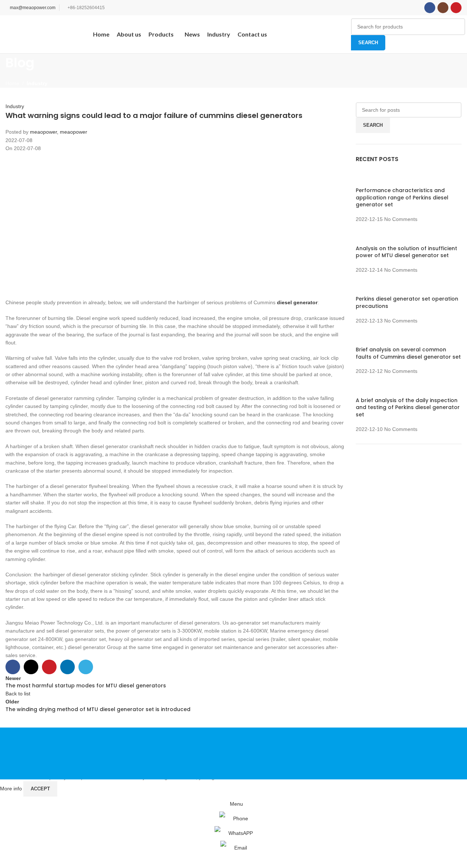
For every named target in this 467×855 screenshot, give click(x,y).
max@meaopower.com (32, 7)
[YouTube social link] (456, 7)
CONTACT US (386, 753)
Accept (40, 788)
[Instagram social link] (442, 7)
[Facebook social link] (429, 7)
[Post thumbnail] (364, 178)
